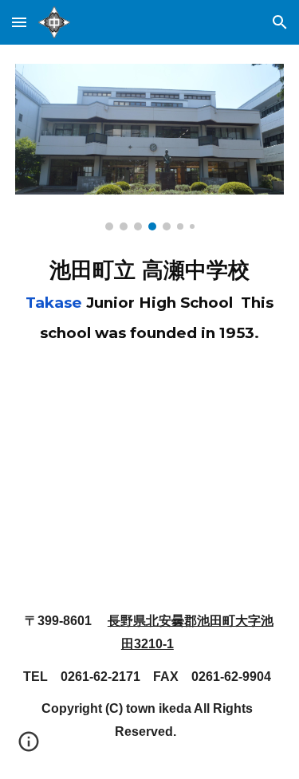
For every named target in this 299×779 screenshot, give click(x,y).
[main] (150, 297)
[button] (19, 22)
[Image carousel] (150, 147)
